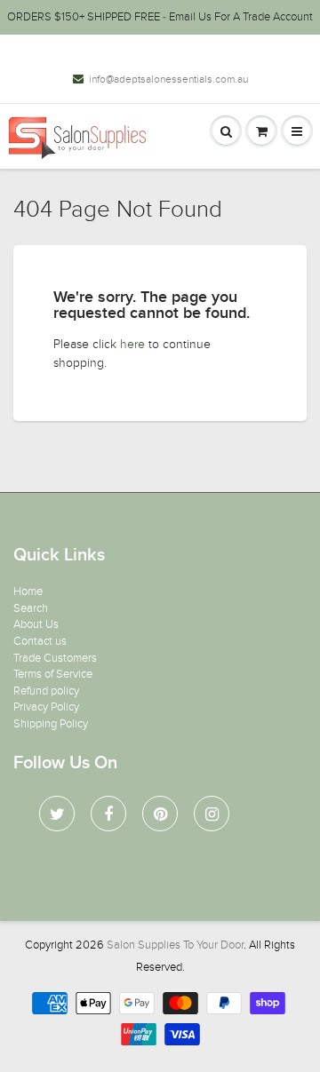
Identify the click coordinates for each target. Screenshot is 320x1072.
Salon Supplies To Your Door (175, 945)
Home (28, 591)
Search (30, 608)
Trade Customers (55, 658)
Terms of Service (52, 674)
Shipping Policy (50, 724)
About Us (36, 624)
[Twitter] (57, 813)
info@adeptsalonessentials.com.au (168, 79)
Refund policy (46, 691)
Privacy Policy (46, 707)
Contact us (40, 641)
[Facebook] (108, 813)
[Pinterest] (160, 813)
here (132, 344)
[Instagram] (211, 813)
